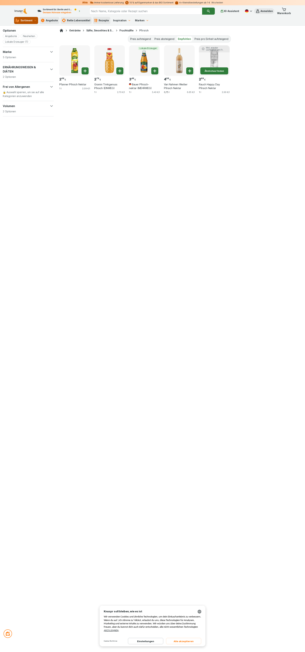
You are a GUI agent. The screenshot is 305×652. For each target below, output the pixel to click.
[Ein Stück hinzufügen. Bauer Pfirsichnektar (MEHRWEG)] (154, 70)
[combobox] (145, 11)
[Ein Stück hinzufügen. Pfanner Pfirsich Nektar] (85, 70)
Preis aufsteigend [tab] (140, 38)
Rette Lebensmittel (78, 20)
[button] (264, 11)
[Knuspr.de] (61, 30)
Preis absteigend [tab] (164, 38)
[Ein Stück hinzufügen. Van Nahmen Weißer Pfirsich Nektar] (189, 70)
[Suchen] (208, 11)
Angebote (52, 20)
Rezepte (104, 20)
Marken (140, 20)
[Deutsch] (248, 11)
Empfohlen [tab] (184, 38)
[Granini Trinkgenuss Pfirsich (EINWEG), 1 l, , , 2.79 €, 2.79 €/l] (109, 60)
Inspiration (120, 20)
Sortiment (26, 20)
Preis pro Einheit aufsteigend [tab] (211, 38)
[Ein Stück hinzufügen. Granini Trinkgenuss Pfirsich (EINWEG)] (119, 70)
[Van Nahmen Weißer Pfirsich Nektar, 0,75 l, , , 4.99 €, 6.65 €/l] (179, 60)
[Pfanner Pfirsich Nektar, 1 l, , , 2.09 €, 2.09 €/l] (74, 60)
